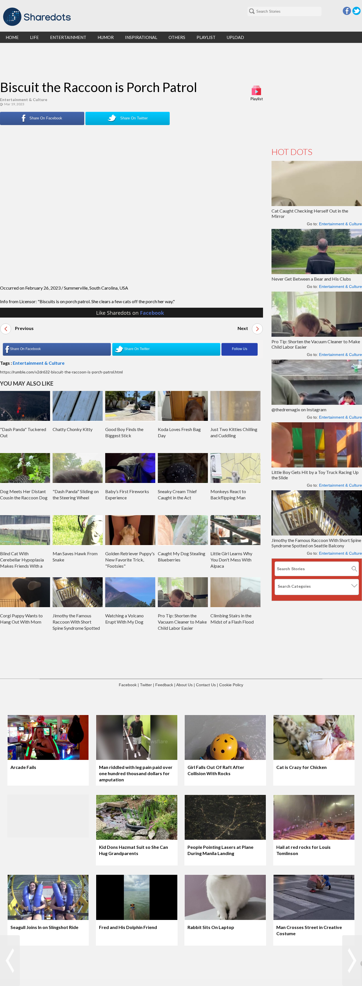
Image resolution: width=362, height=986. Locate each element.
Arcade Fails (23, 767)
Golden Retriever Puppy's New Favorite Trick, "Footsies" (130, 560)
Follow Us (239, 349)
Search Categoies (294, 586)
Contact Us (206, 685)
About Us (184, 685)
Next (243, 328)
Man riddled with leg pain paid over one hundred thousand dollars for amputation (136, 773)
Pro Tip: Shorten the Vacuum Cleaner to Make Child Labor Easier (182, 622)
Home (12, 37)
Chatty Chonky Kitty (72, 429)
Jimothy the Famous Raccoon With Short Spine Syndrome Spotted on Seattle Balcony (316, 542)
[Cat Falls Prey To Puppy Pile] (352, 960)
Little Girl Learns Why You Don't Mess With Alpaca (231, 560)
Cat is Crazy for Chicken (301, 767)
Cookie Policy (231, 685)
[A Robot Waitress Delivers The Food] (10, 960)
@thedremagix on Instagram (299, 409)
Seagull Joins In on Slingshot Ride (44, 927)
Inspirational (141, 37)
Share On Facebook (45, 118)
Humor (106, 37)
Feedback (164, 685)
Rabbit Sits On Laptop (211, 927)
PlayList (206, 37)
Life (34, 37)
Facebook (347, 11)
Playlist (256, 98)
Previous (24, 328)
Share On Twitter (133, 118)
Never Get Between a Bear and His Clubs (311, 278)
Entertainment (68, 37)
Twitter (356, 11)
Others (177, 37)
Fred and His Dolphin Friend (128, 927)
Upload (235, 37)
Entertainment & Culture (23, 99)
